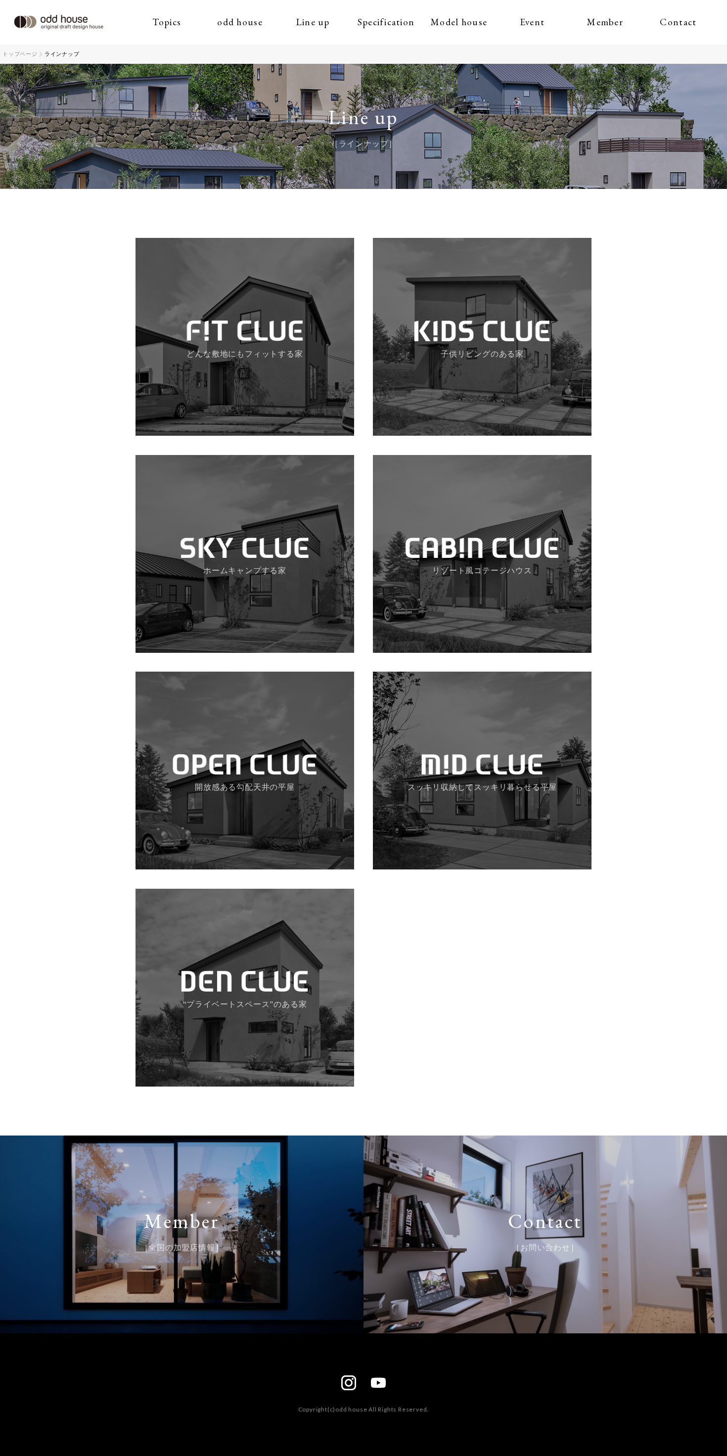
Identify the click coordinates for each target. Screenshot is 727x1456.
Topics (166, 22)
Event (532, 22)
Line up (313, 22)
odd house (240, 22)
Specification (386, 22)
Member (605, 22)
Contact (678, 22)
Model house (459, 22)
